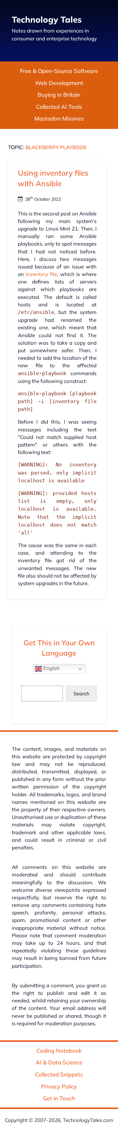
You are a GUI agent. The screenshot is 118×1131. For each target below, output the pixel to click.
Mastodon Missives (59, 118)
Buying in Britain (59, 94)
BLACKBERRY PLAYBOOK (56, 147)
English (51, 668)
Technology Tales (47, 19)
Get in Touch (59, 1098)
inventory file (41, 274)
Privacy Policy (59, 1086)
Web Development (59, 83)
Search (81, 694)
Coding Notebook (59, 1050)
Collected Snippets (59, 1074)
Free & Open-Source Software (59, 70)
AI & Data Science (59, 1062)
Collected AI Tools (59, 106)
